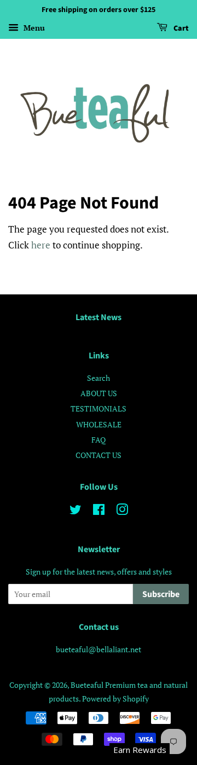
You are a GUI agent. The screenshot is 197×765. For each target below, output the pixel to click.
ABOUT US (98, 393)
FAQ (98, 439)
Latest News (98, 317)
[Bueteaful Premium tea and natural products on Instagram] (122, 511)
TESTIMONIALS (98, 408)
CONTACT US (98, 455)
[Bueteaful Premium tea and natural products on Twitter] (75, 511)
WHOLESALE (98, 424)
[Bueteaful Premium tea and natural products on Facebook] (98, 511)
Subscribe (160, 594)
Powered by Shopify (115, 698)
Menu (33, 27)
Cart (180, 28)
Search (98, 378)
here (40, 245)
